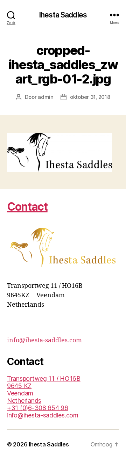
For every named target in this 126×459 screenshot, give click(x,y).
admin (46, 97)
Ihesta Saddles (63, 15)
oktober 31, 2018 (90, 97)
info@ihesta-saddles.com (44, 340)
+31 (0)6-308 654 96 (37, 407)
